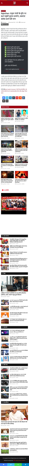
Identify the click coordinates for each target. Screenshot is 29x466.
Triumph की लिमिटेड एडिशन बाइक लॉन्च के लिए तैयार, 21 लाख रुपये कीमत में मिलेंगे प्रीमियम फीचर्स (19, 381)
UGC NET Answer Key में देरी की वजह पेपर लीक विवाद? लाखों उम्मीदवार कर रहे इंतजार (19, 301)
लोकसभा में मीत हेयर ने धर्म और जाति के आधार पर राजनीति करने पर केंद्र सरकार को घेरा (18, 253)
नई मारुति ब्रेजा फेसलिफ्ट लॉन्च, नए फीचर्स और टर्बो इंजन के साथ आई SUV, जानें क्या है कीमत (18, 368)
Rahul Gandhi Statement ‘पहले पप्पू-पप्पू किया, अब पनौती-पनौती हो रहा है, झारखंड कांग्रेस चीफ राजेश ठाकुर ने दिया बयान (14, 91)
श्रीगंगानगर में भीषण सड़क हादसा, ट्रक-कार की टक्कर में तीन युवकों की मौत (7, 166)
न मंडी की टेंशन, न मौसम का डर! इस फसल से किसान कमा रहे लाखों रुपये (19, 449)
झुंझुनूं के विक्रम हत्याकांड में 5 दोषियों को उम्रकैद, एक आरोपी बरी (21, 119)
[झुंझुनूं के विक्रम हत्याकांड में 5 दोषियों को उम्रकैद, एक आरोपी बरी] (21, 113)
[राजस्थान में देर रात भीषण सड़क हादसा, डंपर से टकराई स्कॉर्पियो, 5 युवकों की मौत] (7, 144)
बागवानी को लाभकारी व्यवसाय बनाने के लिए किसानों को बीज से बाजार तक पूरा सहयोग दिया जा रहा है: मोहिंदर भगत (19, 430)
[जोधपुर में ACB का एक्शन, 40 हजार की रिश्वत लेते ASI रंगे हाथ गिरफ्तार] (21, 159)
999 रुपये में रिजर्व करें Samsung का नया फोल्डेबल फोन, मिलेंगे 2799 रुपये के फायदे (19, 351)
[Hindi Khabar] (14, 3)
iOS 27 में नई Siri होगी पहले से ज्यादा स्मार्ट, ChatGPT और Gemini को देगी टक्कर (17, 331)
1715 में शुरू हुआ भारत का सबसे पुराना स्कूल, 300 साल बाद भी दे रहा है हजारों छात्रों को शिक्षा (18, 319)
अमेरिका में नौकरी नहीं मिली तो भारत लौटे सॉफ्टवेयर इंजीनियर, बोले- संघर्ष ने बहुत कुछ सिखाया (13, 294)
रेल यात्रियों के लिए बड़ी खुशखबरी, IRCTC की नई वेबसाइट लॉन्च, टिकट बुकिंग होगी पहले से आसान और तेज (18, 345)
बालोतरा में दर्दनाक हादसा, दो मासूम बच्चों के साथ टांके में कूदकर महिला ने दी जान (7, 120)
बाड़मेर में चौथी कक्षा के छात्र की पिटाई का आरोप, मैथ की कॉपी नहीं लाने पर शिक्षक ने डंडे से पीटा (7, 135)
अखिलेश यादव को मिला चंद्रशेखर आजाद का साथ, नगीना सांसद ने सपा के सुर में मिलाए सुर (18, 246)
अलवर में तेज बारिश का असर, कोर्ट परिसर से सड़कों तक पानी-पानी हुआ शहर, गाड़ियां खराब (21, 135)
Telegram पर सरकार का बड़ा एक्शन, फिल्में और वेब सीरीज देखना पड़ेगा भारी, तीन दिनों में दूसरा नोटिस (19, 357)
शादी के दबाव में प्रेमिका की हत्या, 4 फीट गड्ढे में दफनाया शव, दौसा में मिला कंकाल (21, 181)
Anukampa (4, 22)
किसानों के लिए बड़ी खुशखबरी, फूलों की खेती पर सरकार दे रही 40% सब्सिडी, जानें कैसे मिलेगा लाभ (18, 443)
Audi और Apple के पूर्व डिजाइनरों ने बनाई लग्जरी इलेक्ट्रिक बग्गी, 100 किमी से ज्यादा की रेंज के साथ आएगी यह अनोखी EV (18, 338)
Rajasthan (3, 11)
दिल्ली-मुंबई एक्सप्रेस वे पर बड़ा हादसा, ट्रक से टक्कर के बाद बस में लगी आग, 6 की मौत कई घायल (7, 181)
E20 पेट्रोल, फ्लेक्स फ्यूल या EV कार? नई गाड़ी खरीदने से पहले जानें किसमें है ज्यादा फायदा (18, 375)
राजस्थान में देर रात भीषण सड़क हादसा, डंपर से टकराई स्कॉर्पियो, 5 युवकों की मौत (6, 150)
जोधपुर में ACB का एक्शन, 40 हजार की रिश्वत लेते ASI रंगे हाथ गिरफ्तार (21, 165)
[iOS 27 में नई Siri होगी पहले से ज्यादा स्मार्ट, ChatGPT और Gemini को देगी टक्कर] (5, 332)
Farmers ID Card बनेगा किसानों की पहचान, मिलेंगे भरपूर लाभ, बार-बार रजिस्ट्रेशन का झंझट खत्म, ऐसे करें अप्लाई (18, 437)
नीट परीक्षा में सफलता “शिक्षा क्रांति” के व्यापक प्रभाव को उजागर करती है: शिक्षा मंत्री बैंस (19, 313)
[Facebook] (3, 97)
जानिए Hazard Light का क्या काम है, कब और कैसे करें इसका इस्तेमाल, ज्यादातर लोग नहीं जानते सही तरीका (19, 388)
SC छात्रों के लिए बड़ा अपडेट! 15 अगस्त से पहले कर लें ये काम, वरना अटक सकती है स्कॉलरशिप (19, 307)
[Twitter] (7, 97)
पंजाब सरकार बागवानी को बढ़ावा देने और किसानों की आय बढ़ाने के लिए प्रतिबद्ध (14, 423)
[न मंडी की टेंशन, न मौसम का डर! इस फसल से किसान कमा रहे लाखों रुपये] (5, 451)
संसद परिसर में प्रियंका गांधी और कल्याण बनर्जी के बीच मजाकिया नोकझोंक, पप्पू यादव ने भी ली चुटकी (18, 266)
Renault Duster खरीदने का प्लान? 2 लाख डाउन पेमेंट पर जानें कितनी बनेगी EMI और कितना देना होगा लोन (19, 395)
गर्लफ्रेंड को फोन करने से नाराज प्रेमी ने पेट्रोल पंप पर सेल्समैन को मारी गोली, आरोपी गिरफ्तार (21, 150)
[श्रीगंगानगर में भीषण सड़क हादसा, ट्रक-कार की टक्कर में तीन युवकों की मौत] (7, 159)
